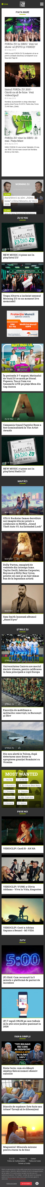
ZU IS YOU (22, 218)
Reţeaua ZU (23, 1159)
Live (5, 4)
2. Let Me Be (22, 779)
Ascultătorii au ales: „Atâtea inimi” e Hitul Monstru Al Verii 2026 (20, 201)
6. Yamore (23, 791)
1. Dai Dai (8, 779)
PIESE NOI (22, 811)
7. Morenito (9, 797)
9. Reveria (8, 803)
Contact (33, 1159)
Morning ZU (23, 184)
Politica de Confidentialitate (16, 1161)
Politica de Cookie (35, 1161)
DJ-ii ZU (11, 1159)
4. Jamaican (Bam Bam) (30, 785)
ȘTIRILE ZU (22, 629)
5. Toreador (9, 791)
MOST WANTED (21, 774)
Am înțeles (27, 1183)
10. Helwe (22, 803)
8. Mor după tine (26, 797)
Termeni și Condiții (24, 1163)
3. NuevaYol (9, 785)
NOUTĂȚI (22, 481)
